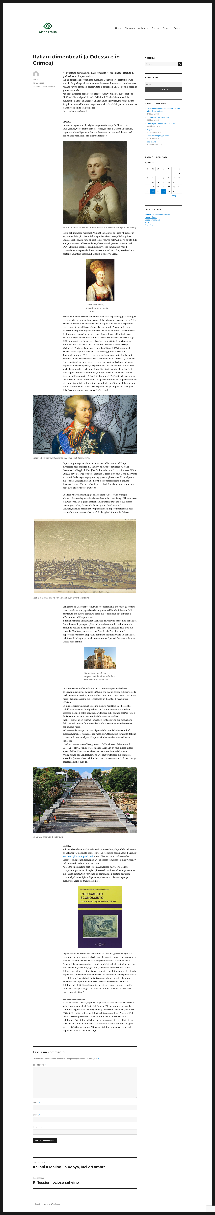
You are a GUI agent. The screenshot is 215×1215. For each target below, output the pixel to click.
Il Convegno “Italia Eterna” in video (161, 123)
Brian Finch (149, 225)
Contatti (178, 28)
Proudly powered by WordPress (47, 1204)
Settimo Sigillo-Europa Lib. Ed (78, 856)
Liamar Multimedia (152, 220)
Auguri (149, 130)
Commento (39, 1065)
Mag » (174, 196)
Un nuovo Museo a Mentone (158, 117)
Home (118, 28)
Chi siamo (130, 28)
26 (153, 191)
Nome (36, 1103)
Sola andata (151, 142)
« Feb (152, 196)
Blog (165, 28)
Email (36, 1115)
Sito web (37, 1127)
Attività (141, 28)
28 (163, 191)
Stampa (156, 28)
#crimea (36, 87)
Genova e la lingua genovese (158, 136)
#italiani (43, 87)
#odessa (51, 87)
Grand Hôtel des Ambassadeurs (157, 215)
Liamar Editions (151, 217)
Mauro (35, 80)
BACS (147, 223)
